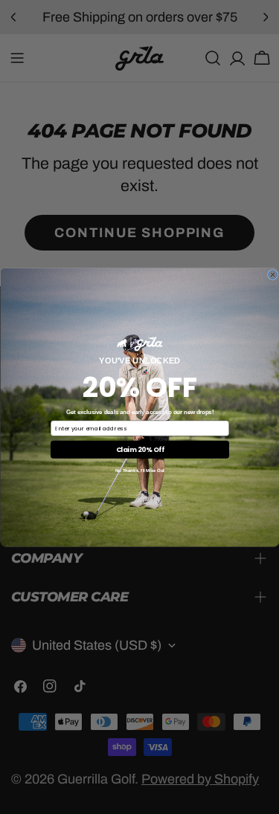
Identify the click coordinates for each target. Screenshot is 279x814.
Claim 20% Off (139, 449)
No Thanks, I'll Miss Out (139, 470)
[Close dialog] (272, 274)
